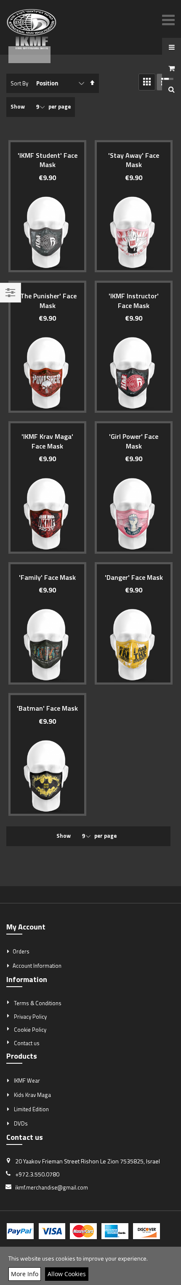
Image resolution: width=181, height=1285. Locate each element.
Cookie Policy (30, 1029)
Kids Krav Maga (32, 1095)
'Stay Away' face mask (133, 160)
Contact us (27, 1043)
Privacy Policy (30, 1016)
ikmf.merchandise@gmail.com (51, 1187)
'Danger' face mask (134, 577)
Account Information (37, 965)
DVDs (21, 1123)
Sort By (19, 83)
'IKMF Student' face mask (47, 160)
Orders (21, 951)
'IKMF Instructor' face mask (134, 300)
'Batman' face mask (47, 708)
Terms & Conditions (37, 1003)
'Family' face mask (47, 577)
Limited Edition (31, 1109)
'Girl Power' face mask (133, 441)
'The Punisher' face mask (48, 300)
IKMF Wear (27, 1080)
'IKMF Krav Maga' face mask (47, 441)
